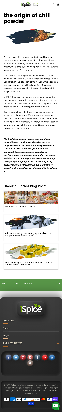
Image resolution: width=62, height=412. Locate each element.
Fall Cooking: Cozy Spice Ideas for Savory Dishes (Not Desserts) (28, 263)
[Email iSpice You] (30, 363)
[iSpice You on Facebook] (9, 357)
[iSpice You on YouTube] (45, 357)
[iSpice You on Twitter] (16, 357)
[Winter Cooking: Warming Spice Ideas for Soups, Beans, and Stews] (31, 223)
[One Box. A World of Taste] (31, 197)
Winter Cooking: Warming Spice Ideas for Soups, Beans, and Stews (28, 234)
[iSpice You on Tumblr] (37, 357)
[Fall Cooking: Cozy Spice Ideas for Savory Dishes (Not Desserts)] (31, 252)
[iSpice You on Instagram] (30, 357)
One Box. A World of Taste (20, 206)
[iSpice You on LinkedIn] (52, 357)
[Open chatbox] (56, 406)
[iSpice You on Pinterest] (23, 357)
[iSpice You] (31, 4)
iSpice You (15, 385)
